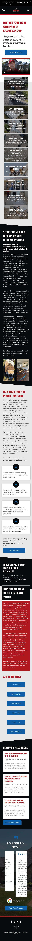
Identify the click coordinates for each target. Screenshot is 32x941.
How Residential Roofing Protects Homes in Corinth (14, 801)
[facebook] (11, 932)
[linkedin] (17, 932)
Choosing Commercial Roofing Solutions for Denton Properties (16, 778)
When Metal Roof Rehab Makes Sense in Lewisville (16, 754)
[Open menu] (28, 9)
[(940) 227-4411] (3, 11)
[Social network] (20, 932)
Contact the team (9, 661)
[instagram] (14, 932)
